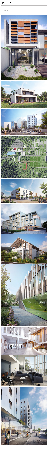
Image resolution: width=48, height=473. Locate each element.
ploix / (7, 2)
